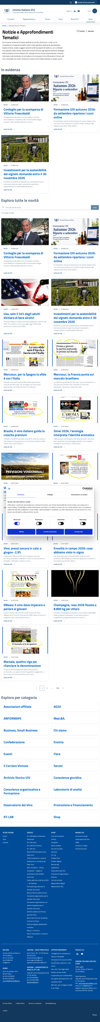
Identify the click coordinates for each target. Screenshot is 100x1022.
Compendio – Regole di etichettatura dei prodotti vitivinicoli (35, 874)
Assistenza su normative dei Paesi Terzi (36, 863)
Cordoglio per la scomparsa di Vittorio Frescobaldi (23, 111)
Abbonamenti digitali (58, 883)
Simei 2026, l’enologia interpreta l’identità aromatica (74, 433)
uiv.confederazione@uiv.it (11, 981)
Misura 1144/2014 (33, 930)
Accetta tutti (78, 532)
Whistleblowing (51, 1003)
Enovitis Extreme (81, 849)
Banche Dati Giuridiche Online (37, 893)
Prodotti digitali (56, 861)
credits (5, 1010)
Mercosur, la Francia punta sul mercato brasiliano (74, 376)
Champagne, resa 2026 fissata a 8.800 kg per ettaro (75, 607)
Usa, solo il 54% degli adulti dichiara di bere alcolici (22, 316)
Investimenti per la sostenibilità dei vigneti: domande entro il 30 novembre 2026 (25, 174)
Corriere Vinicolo (56, 880)
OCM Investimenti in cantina (36, 858)
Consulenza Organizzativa (59, 874)
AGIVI (57, 706)
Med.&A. (59, 718)
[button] (30, 19)
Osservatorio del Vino (18, 805)
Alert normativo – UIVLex (35, 867)
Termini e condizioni (35, 1003)
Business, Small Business (21, 730)
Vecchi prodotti (56, 845)
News (6, 105)
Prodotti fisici (55, 858)
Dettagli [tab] (50, 494)
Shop (57, 817)
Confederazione (14, 742)
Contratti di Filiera (33, 921)
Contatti (5, 842)
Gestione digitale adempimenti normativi (37, 926)
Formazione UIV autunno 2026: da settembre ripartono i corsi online (75, 113)
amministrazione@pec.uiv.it (88, 983)
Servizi (58, 766)
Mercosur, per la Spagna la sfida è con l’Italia (25, 376)
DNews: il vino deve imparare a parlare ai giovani (24, 607)
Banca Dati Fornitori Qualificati (37, 918)
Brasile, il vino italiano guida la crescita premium (24, 433)
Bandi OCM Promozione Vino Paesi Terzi (36, 853)
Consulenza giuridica (67, 777)
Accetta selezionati (50, 532)
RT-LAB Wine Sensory (34, 845)
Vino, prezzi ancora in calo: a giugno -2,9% (22, 550)
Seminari (54, 852)
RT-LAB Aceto (31, 842)
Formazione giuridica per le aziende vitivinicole (36, 888)
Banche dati (55, 864)
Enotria (58, 742)
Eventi (8, 754)
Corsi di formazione (57, 836)
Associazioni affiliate (17, 706)
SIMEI (77, 842)
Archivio (54, 877)
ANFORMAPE (12, 718)
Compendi (54, 842)
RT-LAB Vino (31, 849)
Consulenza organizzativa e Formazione (22, 791)
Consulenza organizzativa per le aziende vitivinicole (37, 897)
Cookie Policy (20, 1003)
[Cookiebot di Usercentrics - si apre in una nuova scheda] (83, 488)
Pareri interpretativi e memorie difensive (37, 935)
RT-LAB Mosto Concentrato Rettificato (36, 837)
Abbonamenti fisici (57, 886)
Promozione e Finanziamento (73, 805)
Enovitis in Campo (81, 845)
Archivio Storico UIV (17, 777)
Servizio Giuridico (57, 849)
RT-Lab (53, 855)
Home (4, 25)
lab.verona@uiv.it (32, 982)
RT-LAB (8, 817)
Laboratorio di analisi (68, 789)
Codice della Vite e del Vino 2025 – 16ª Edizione (38, 882)
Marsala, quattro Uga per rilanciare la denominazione (22, 664)
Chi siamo (60, 730)
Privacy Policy (7, 1003)
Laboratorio (55, 867)
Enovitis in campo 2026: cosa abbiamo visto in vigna (73, 550)
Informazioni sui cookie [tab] (79, 494)
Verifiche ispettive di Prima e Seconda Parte (36, 913)
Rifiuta (21, 532)
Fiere (57, 754)
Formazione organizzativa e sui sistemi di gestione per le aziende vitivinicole (37, 905)
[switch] (39, 523)
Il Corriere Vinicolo (16, 766)
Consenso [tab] (20, 494)
